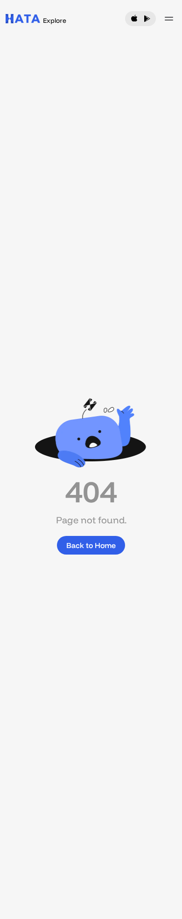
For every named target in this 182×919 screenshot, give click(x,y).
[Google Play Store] (146, 18)
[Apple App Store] (134, 18)
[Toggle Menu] (168, 18)
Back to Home (91, 545)
